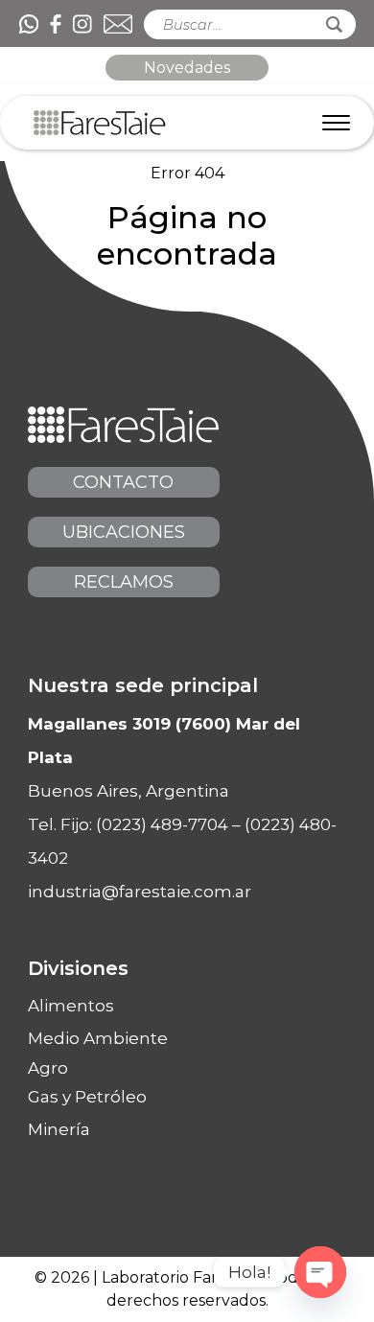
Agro (48, 1068)
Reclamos (124, 581)
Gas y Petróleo (87, 1096)
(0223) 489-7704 (162, 824)
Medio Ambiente (98, 1038)
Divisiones (78, 968)
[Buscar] (334, 24)
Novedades (187, 67)
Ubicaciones (123, 532)
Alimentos (71, 1005)
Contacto (123, 482)
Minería (59, 1129)
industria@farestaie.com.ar (139, 891)
